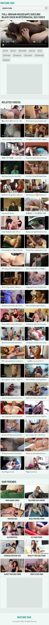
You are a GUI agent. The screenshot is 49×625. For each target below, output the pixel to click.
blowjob (7, 55)
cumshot (29, 55)
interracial (40, 55)
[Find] (46, 8)
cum (14, 51)
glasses (7, 60)
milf (6, 51)
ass (41, 51)
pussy (33, 51)
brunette (23, 51)
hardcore (18, 55)
